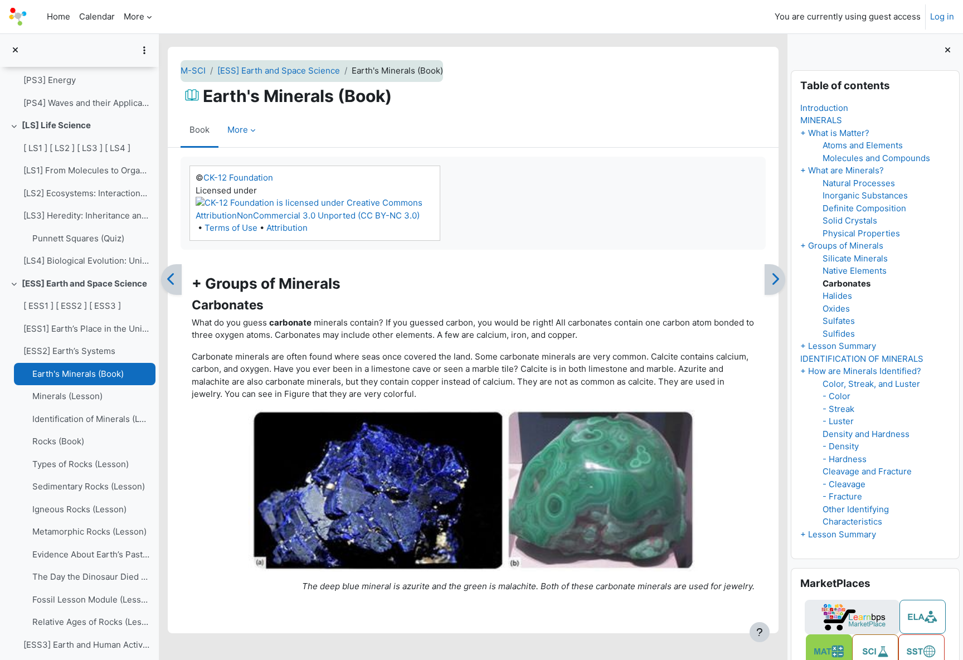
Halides (837, 295)
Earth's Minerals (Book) (78, 373)
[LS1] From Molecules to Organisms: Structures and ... (86, 170)
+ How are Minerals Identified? (860, 371)
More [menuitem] (134, 16)
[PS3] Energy (49, 80)
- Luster (838, 421)
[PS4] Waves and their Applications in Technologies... (86, 103)
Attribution (287, 227)
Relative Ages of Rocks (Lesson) (91, 622)
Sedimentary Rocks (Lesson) (88, 486)
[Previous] (171, 279)
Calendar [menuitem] (97, 16)
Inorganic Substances (865, 195)
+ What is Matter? (834, 133)
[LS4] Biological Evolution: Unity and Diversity (86, 260)
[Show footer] (760, 632)
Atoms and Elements (863, 145)
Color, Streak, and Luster (871, 383)
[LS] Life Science (56, 125)
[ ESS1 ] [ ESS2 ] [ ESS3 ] (72, 305)
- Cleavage (844, 484)
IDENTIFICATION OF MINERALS (861, 358)
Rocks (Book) (58, 441)
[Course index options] (144, 50)
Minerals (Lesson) (67, 396)
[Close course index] (15, 50)
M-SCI (193, 70)
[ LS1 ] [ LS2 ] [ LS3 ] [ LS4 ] (76, 148)
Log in (942, 16)
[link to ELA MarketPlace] (922, 617)
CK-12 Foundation (238, 177)
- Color (836, 396)
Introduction (824, 108)
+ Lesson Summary (838, 346)
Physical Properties (861, 233)
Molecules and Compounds (876, 158)
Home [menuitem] (58, 16)
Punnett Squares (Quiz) (78, 238)
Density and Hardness (866, 434)
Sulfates (839, 321)
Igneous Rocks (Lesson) (79, 509)
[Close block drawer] (947, 50)
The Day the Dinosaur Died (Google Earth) (91, 576)
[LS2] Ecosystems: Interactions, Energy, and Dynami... (86, 193)
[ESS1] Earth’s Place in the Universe (86, 328)
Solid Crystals (850, 220)
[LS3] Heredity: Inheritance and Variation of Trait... (86, 215)
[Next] (775, 279)
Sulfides (839, 333)
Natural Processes (859, 183)
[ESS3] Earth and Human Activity (86, 644)
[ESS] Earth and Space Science (84, 283)
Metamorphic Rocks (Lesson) (89, 531)
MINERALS (821, 120)
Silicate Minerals (855, 258)
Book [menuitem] (199, 129)
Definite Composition (864, 208)
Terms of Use (231, 227)
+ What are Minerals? (842, 170)
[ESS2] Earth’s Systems (69, 351)
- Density (841, 446)
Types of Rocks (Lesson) (80, 464)
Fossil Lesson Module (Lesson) (91, 599)
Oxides (836, 308)
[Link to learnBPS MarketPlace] (852, 617)
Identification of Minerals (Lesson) (91, 419)
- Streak (838, 409)
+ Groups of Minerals (841, 245)
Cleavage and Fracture (867, 471)
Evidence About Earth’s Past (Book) (91, 554)
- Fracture (842, 496)
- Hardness (845, 459)
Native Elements (855, 270)
